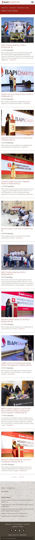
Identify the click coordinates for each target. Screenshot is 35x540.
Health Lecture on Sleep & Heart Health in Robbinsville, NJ (17, 95)
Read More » (13, 60)
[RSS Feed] (23, 530)
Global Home (4, 8)
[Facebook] (11, 530)
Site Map (21, 526)
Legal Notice (15, 526)
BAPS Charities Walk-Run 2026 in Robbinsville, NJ (13, 46)
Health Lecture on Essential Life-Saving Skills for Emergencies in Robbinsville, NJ (16, 364)
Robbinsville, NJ (21, 8)
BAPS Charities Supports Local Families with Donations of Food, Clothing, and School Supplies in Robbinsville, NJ (16, 410)
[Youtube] (19, 530)
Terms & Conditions (17, 524)
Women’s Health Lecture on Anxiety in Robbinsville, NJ (15, 320)
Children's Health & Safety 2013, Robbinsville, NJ (14, 513)
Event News (10, 50)
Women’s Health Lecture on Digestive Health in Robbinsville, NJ (15, 182)
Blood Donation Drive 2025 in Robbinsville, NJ (17, 229)
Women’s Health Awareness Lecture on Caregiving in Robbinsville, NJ (16, 460)
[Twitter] (15, 530)
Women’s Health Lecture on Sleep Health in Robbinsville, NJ (17, 139)
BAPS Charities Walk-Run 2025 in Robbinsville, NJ (13, 273)
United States (12, 8)
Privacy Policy (26, 524)
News (27, 8)
